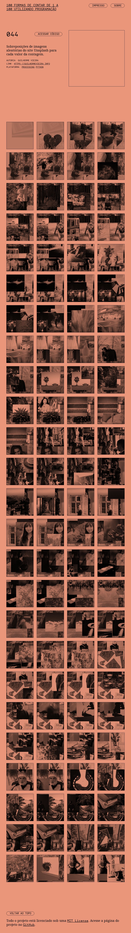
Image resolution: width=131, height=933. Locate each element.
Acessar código (48, 34)
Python (39, 67)
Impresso (98, 5)
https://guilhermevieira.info (32, 63)
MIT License (77, 921)
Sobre (118, 5)
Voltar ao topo (20, 913)
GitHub (29, 925)
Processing (28, 67)
